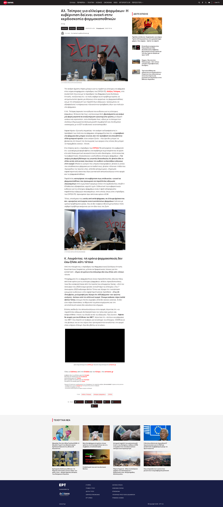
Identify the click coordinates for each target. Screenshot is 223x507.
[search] (199, 2)
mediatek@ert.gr (64, 489)
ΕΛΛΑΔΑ (72, 2)
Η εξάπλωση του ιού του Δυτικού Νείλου (94, 468)
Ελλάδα (86, 372)
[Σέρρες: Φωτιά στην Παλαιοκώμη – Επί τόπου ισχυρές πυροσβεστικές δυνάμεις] (136, 61)
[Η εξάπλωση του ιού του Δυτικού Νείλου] (96, 456)
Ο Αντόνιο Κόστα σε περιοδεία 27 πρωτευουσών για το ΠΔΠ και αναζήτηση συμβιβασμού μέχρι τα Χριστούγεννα (155, 445)
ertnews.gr (79, 385)
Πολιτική (80, 28)
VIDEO (116, 2)
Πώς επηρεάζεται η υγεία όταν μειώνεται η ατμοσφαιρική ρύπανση (156, 470)
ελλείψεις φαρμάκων (99, 394)
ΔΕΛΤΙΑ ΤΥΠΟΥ (90, 491)
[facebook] (202, 2)
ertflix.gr (90, 365)
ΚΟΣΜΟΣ (99, 2)
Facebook (84, 376)
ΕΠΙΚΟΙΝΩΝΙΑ (116, 491)
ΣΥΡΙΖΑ (110, 394)
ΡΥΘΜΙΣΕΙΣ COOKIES (118, 498)
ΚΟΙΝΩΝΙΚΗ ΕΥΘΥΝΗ (118, 488)
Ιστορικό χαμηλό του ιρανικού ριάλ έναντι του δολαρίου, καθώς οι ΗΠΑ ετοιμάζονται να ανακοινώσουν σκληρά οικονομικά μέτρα (125, 445)
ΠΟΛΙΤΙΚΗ (91, 2)
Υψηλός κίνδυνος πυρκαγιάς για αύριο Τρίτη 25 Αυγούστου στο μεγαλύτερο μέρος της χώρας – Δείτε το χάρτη (147, 39)
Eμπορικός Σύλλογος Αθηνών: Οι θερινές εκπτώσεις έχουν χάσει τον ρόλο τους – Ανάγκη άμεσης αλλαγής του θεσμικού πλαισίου (64, 471)
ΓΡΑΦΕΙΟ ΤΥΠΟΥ (90, 488)
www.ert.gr (62, 504)
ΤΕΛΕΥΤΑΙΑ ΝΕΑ (62, 420)
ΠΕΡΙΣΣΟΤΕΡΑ (137, 2)
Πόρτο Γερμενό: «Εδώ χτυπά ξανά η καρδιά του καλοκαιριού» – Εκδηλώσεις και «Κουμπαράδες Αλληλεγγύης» (125, 471)
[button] (86, 2)
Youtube (86, 379)
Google (86, 375)
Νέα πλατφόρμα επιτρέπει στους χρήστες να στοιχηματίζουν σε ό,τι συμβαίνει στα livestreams (95, 445)
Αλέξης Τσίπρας (86, 394)
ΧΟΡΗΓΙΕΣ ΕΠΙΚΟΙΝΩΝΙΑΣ (93, 494)
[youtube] (209, 2)
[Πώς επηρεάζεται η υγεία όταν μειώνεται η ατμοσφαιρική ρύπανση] (157, 458)
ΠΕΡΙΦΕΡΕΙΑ (81, 2)
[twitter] (206, 2)
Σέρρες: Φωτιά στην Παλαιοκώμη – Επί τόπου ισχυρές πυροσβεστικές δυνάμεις (150, 62)
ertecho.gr (112, 365)
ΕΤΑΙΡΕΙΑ (88, 485)
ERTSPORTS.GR (124, 2)
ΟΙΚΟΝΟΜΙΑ (108, 2)
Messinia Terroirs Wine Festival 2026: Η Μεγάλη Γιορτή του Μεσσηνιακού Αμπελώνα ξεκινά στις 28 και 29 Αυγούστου (65, 445)
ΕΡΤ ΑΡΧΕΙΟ (89, 498)
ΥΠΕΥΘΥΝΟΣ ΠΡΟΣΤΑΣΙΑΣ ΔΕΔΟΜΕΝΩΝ (123, 494)
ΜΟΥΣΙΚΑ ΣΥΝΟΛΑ (117, 485)
